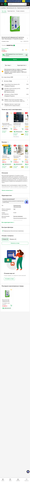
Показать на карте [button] (10, 91)
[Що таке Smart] (11, 131)
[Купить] (11, 129)
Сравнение (18, 480)
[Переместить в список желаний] (26, 50)
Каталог (2, 480)
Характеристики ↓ (22, 65)
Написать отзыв (15, 243)
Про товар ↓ (8, 65)
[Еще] (27, 38)
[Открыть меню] (2, 4)
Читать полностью (7, 190)
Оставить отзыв (9, 278)
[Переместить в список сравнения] (22, 50)
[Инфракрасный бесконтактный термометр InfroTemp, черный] (19, 117)
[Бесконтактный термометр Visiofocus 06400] (7, 117)
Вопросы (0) (13, 239)
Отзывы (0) (5, 239)
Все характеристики (8, 222)
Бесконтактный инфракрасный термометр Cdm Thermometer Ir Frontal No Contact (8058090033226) (6, 301)
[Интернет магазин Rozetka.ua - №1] (5, 4)
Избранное (27, 480)
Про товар (4, 11)
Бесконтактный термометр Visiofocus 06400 (7, 124)
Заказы (10, 480)
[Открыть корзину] (28, 4)
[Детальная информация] (8, 142)
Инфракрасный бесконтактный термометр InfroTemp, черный (19, 124)
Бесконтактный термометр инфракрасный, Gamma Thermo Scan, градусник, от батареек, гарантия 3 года (18, 157)
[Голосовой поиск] (25, 4)
